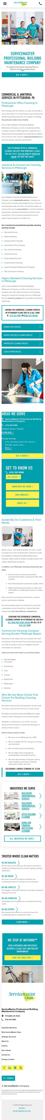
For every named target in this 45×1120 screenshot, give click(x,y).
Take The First (21, 957)
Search (10, 1078)
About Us (5, 1041)
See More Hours (7, 432)
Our (21, 495)
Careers (4, 1046)
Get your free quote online (19, 622)
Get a (21, 455)
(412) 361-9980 (23, 154)
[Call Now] (40, 3)
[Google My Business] (15, 1067)
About (21, 503)
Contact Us (6, 1055)
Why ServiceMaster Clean (11, 1032)
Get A (21, 75)
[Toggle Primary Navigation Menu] (4, 3)
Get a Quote (6, 1050)
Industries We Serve (9, 1028)
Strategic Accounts (9, 1037)
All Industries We (21, 838)
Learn (21, 922)
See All (7, 448)
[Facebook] (4, 1067)
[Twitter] (20, 1067)
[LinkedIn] (9, 1067)
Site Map (22, 1108)
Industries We (21, 486)
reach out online (31, 315)
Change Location (8, 1059)
